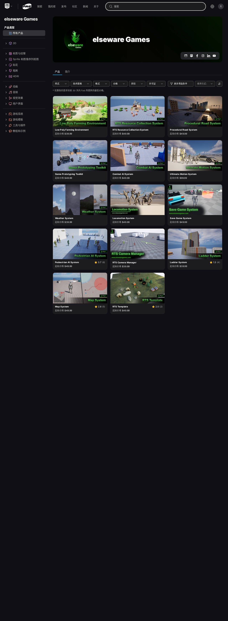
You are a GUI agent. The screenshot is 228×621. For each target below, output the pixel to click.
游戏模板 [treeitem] (18, 119)
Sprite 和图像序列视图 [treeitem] (26, 59)
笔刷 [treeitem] (15, 70)
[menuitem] (39, 6)
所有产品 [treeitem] (18, 33)
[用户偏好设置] (219, 84)
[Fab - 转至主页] (27, 6)
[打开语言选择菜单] (212, 6)
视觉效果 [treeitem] (18, 97)
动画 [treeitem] (15, 86)
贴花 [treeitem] (15, 64)
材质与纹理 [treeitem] (19, 53)
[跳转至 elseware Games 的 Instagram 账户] (203, 56)
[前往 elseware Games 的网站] (186, 56)
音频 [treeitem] (15, 92)
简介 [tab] (67, 71)
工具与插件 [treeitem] (19, 125)
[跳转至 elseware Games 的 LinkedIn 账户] (208, 56)
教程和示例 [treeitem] (19, 131)
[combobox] (158, 6)
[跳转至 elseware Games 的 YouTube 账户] (214, 56)
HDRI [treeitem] (16, 76)
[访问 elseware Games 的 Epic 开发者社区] (191, 56)
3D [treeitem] (14, 43)
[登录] (221, 6)
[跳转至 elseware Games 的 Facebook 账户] (197, 56)
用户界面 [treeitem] (18, 103)
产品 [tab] (57, 71)
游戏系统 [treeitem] (18, 113)
